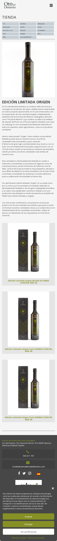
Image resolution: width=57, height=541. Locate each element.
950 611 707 (28, 456)
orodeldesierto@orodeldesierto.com (28, 466)
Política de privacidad (35, 537)
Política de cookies (18, 537)
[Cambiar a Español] (39, 474)
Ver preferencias (29, 531)
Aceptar (28, 516)
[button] (52, 488)
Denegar (28, 524)
